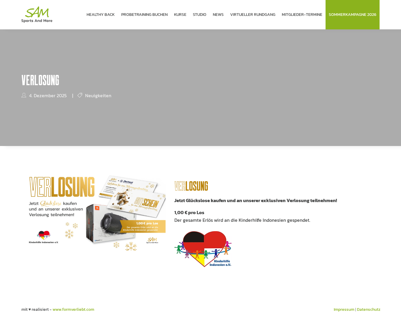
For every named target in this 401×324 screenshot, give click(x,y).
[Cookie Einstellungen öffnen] (13, 317)
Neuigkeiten (98, 95)
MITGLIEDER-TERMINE (302, 14)
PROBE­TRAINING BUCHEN (144, 14)
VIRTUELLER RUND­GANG (252, 14)
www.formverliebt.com (73, 309)
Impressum (344, 309)
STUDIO (199, 14)
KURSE (180, 14)
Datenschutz (368, 309)
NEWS (218, 14)
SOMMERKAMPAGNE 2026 (352, 14)
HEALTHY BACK (101, 14)
